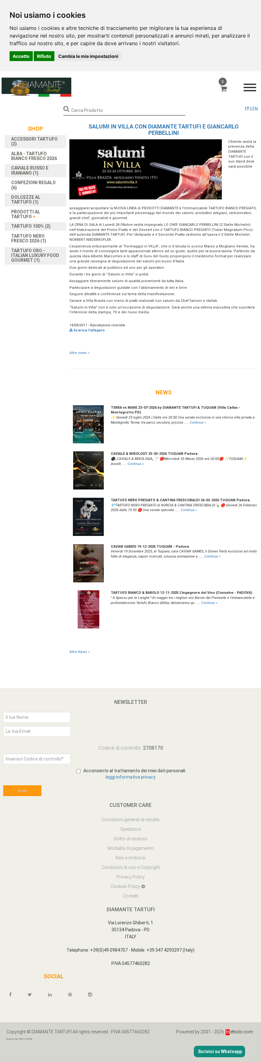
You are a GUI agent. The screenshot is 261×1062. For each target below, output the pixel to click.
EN (255, 108)
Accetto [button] (21, 56)
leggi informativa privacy (131, 777)
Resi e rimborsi (130, 857)
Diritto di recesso (130, 838)
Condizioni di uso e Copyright (131, 867)
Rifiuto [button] (44, 56)
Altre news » (79, 353)
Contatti (130, 896)
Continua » (198, 422)
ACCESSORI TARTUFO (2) (34, 141)
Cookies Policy (125, 886)
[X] (32, 994)
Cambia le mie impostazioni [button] (88, 56)
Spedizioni (130, 829)
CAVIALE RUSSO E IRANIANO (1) (29, 170)
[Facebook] (13, 994)
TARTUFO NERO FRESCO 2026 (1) (28, 238)
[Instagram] (92, 994)
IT (247, 108)
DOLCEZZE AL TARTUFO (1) (25, 200)
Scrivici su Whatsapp (219, 1051)
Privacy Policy (130, 876)
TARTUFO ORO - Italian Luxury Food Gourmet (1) (35, 255)
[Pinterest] (72, 994)
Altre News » (79, 652)
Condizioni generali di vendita (130, 819)
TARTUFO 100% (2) (31, 226)
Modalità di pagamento (131, 848)
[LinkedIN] (52, 994)
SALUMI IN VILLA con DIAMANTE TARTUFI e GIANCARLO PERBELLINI (163, 129)
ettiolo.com (241, 1031)
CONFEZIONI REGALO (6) (33, 185)
